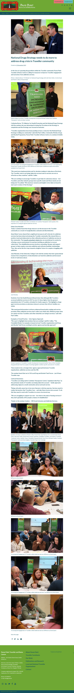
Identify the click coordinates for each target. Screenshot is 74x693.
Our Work (29, 658)
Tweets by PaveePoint (56, 652)
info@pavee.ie (8, 678)
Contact (28, 669)
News (7, 13)
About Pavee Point (32, 652)
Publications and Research (35, 661)
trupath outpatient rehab (31, 240)
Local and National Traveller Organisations (35, 665)
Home (3, 13)
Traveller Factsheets (33, 655)
